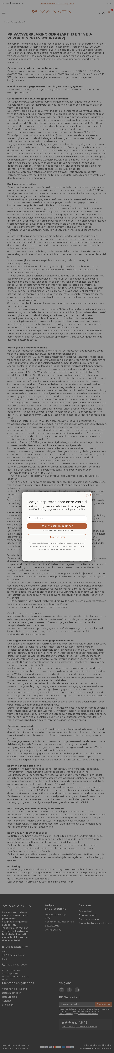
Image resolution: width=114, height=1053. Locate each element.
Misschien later (57, 537)
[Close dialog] (88, 495)
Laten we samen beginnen (57, 526)
